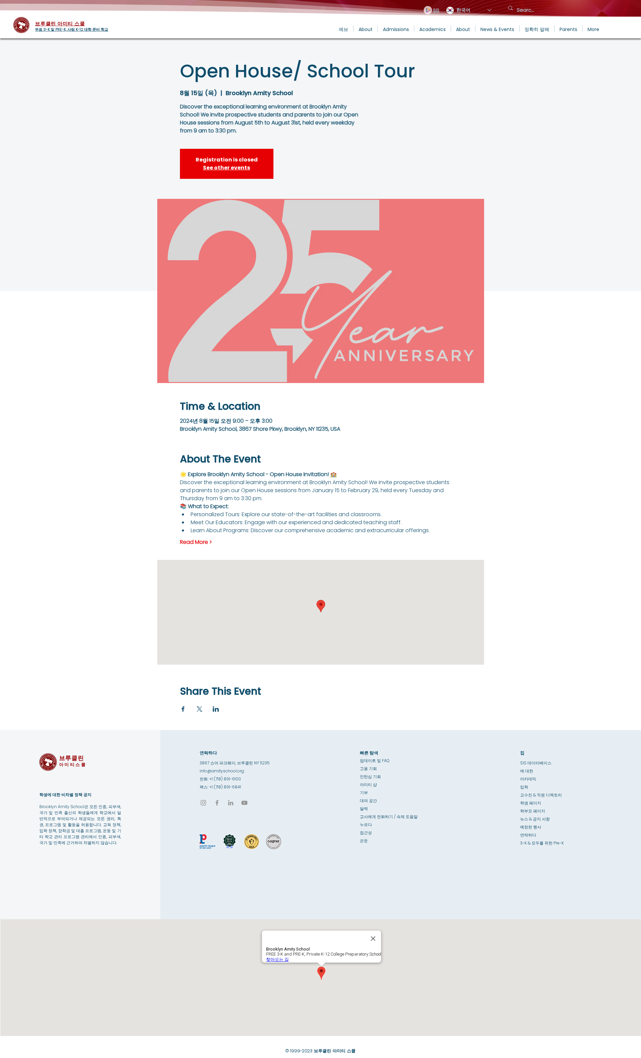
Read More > (196, 542)
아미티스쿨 (73, 764)
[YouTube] (244, 802)
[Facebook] (217, 802)
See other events (226, 167)
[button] (366, 28)
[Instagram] (203, 802)
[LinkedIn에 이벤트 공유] (216, 709)
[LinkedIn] (230, 802)
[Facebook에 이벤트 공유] (183, 709)
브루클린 (71, 758)
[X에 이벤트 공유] (199, 709)
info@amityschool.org (222, 771)
